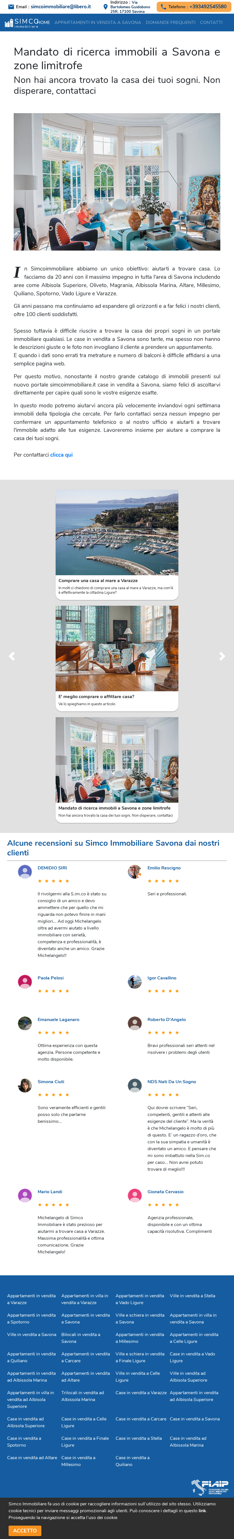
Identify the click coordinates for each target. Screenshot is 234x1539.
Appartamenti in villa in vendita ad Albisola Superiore (30, 1400)
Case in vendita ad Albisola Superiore (26, 1422)
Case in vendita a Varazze (141, 1393)
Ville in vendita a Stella (192, 1296)
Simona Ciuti (51, 1082)
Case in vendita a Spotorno (24, 1441)
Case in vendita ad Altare (32, 1458)
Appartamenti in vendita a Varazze (31, 1299)
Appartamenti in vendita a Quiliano (31, 1357)
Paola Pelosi (51, 978)
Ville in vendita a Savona (31, 1334)
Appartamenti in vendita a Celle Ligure (194, 1338)
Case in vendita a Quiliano (133, 1461)
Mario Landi (50, 1192)
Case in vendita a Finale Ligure (85, 1441)
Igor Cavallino (162, 978)
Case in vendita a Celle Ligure (83, 1422)
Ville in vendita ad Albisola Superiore (188, 1376)
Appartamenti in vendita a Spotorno (31, 1318)
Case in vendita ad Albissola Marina (188, 1441)
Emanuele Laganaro (58, 1019)
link (202, 1511)
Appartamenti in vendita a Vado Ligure (140, 1299)
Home (43, 22)
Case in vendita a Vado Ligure (192, 1357)
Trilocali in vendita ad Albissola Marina (82, 1396)
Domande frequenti (170, 22)
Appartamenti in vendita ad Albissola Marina (31, 1376)
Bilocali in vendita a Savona (80, 1338)
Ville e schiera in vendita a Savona (140, 1318)
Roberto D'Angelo (167, 1019)
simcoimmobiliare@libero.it (61, 6)
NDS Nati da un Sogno (172, 1082)
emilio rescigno (164, 868)
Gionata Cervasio (165, 1192)
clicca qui (61, 455)
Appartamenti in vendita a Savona (98, 22)
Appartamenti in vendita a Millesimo (140, 1338)
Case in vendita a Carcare (141, 1419)
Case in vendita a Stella (139, 1438)
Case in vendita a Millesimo (78, 1461)
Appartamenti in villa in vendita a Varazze (84, 1299)
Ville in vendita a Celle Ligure (138, 1376)
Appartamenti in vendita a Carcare (85, 1357)
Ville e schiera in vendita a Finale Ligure (140, 1357)
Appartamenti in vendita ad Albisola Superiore (194, 1396)
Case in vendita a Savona (195, 1419)
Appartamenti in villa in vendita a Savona (193, 1318)
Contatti (211, 22)
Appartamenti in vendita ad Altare (85, 1376)
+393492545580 (208, 6)
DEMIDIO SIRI (52, 868)
